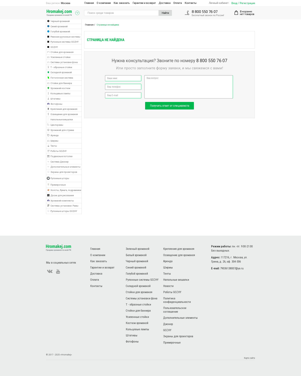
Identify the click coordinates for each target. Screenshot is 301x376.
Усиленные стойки (137, 317)
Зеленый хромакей (137, 248)
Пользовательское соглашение (174, 309)
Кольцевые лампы (137, 329)
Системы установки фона (141, 298)
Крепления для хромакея (178, 248)
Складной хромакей (138, 286)
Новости (168, 286)
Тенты (167, 273)
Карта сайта (249, 358)
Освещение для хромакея (179, 255)
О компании (104, 3)
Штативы (131, 335)
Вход (234, 3)
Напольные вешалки (176, 279)
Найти (165, 12)
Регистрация (247, 3)
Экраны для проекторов (178, 336)
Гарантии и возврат (144, 3)
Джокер (168, 324)
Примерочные (172, 342)
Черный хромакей (137, 261)
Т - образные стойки (138, 304)
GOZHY (167, 330)
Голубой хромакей (137, 273)
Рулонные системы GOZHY (142, 279)
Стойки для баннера (138, 310)
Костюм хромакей (137, 323)
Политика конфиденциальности (177, 300)
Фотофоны (132, 341)
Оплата (177, 3)
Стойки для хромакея (139, 292)
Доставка (165, 3)
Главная (89, 3)
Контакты (190, 3)
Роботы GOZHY (172, 292)
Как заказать (122, 3)
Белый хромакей (136, 255)
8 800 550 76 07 (205, 11)
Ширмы (168, 267)
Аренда (167, 261)
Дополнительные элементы (180, 317)
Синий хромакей (136, 267)
